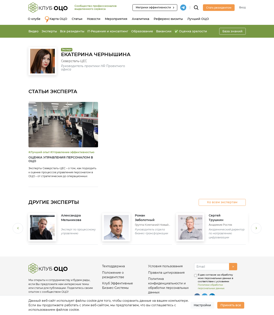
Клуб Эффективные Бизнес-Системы (117, 285)
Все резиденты (72, 31)
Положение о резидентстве (113, 275)
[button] (18, 229)
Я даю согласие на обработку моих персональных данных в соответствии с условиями (215, 281)
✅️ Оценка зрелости (190, 31)
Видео (33, 31)
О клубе (34, 19)
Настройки (202, 305)
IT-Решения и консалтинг (107, 31)
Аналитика (140, 19)
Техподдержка (113, 266)
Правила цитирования (166, 273)
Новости (93, 19)
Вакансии (163, 31)
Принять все (230, 305)
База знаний (232, 31)
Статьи (77, 19)
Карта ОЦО (58, 19)
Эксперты (49, 31)
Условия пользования (165, 266)
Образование (142, 31)
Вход (242, 7)
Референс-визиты (168, 19)
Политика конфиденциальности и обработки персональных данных (168, 285)
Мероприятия (116, 19)
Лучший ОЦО (198, 19)
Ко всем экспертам (222, 202)
